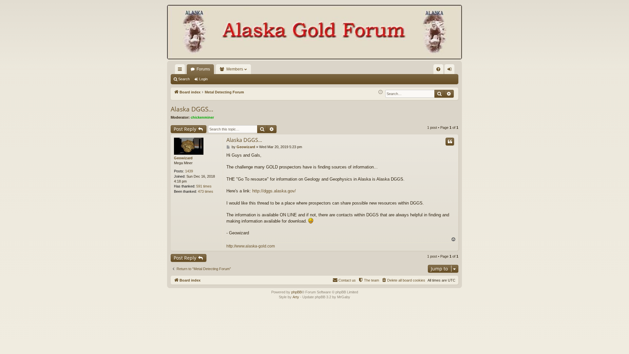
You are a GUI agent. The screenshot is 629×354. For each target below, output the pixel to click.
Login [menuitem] (450, 70)
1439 (189, 171)
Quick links (181, 70)
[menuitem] (438, 69)
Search (184, 79)
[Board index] (314, 33)
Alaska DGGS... (192, 109)
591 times (204, 186)
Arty (296, 297)
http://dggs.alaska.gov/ (274, 190)
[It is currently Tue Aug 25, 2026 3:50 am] (380, 92)
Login (203, 79)
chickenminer (202, 117)
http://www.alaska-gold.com (250, 246)
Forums (203, 69)
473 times (205, 191)
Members (234, 69)
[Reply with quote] (450, 142)
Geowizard (183, 158)
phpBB (296, 292)
